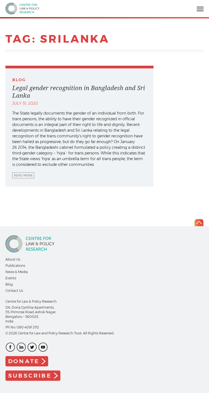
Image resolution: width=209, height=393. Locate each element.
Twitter (32, 347)
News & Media (16, 272)
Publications (15, 266)
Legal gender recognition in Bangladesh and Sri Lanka (78, 92)
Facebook (10, 347)
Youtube (43, 347)
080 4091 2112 (28, 327)
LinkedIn (21, 347)
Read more (23, 175)
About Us (12, 259)
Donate (23, 361)
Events (10, 278)
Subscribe (30, 375)
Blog (9, 284)
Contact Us (14, 291)
